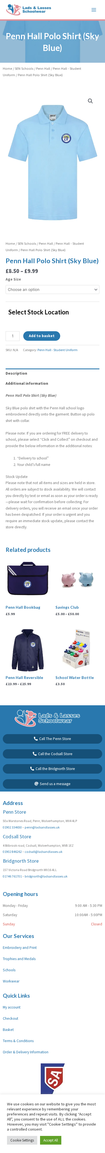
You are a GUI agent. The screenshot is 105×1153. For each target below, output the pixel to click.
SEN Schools (24, 68)
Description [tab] (16, 373)
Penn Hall (43, 68)
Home (7, 68)
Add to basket (42, 335)
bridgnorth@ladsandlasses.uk (46, 876)
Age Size (13, 279)
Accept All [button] (50, 1140)
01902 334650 (12, 827)
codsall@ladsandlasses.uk (43, 852)
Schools (9, 970)
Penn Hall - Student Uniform (58, 350)
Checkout (10, 1018)
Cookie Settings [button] (22, 1140)
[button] (90, 101)
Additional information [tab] (27, 383)
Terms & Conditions (18, 1040)
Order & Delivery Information (25, 1052)
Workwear (11, 981)
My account (11, 1007)
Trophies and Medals (19, 958)
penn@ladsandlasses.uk (42, 827)
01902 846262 (12, 852)
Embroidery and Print (20, 947)
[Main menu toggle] (93, 9)
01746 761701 (12, 876)
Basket (8, 1029)
